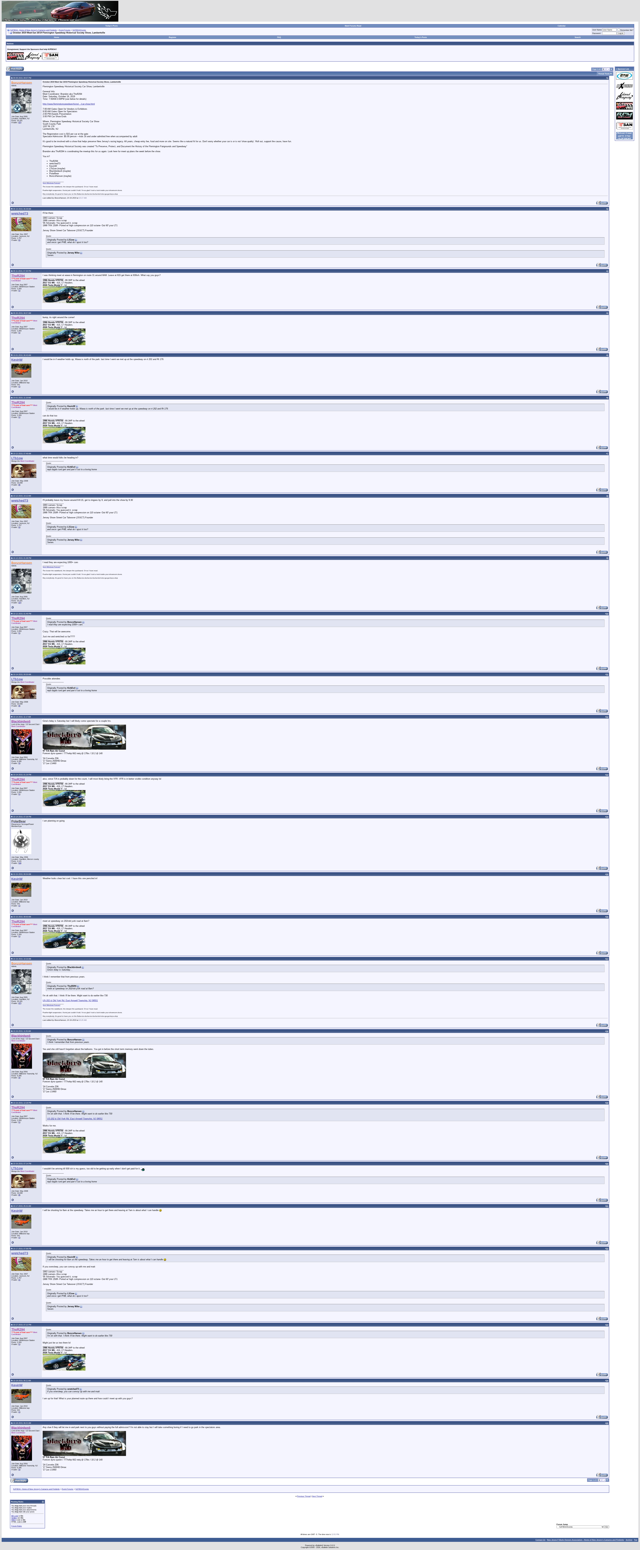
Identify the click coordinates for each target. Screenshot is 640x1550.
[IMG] (13, 1520)
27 (20, 122)
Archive (629, 1540)
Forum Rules (16, 1526)
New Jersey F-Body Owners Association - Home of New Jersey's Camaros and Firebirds (585, 1540)
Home (56, 37)
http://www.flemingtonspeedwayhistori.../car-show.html (69, 104)
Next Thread (317, 1496)
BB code (14, 1516)
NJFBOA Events (79, 30)
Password (596, 33)
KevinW (16, 359)
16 (20, 863)
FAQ (279, 37)
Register (172, 37)
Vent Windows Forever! (51, 183)
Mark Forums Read (353, 26)
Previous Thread (303, 1496)
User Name (597, 30)
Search (578, 37)
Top (635, 1540)
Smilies (14, 1518)
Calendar (562, 26)
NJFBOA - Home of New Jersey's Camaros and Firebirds (33, 30)
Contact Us (540, 1540)
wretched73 (19, 213)
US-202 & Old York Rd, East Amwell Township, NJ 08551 (70, 1000)
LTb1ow (17, 458)
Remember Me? (626, 30)
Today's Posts (111, 26)
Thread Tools (604, 74)
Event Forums (64, 30)
